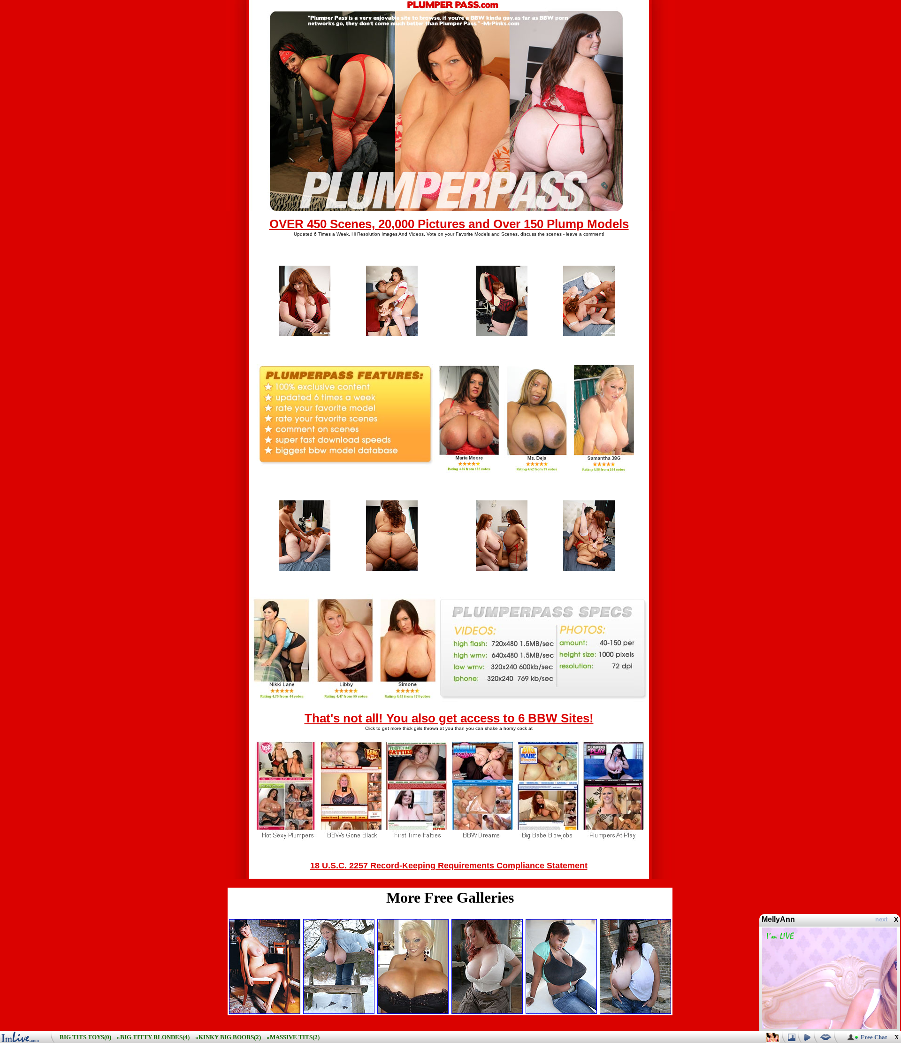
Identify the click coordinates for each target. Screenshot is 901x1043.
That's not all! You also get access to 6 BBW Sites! (449, 718)
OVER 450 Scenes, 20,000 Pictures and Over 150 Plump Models (449, 224)
